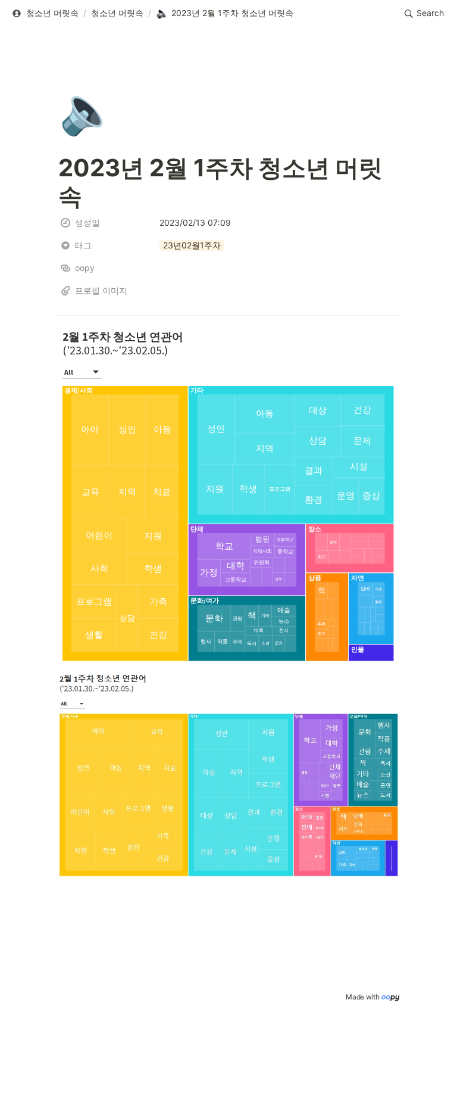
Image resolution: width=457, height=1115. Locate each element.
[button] (44, 14)
